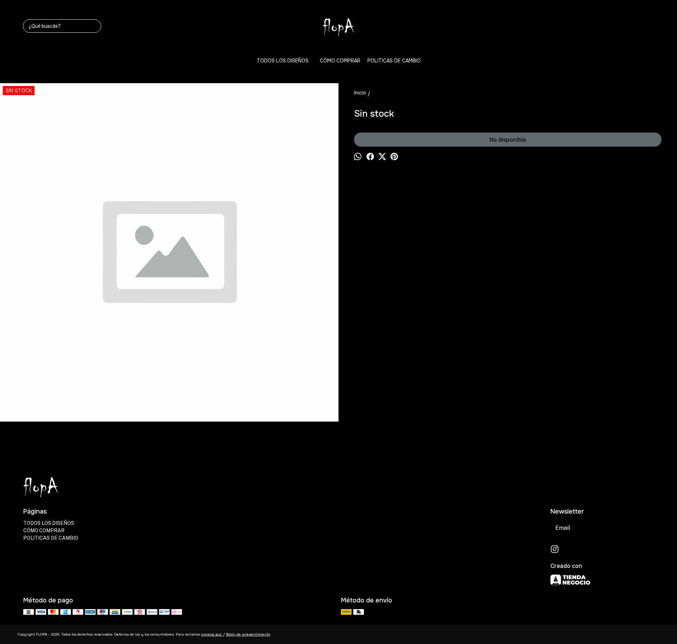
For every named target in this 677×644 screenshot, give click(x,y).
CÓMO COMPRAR (340, 60)
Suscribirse (634, 528)
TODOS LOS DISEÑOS (283, 60)
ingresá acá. (212, 634)
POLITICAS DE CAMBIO (394, 60)
